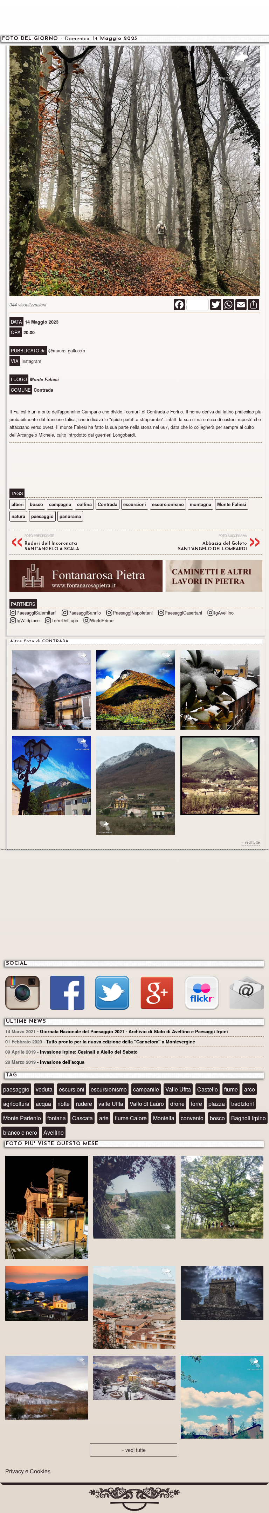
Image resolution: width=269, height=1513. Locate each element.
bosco (36, 504)
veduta (44, 1089)
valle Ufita (110, 1104)
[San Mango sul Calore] (134, 1198)
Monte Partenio (22, 1118)
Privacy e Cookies (27, 1471)
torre (196, 1104)
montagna (200, 504)
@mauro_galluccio (66, 350)
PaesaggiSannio (84, 612)
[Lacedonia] (222, 1198)
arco (249, 1089)
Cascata (82, 1118)
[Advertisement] (134, 17)
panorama (70, 516)
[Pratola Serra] (134, 1308)
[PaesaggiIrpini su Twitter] (112, 993)
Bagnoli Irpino (248, 1118)
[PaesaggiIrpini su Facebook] (67, 993)
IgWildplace (28, 620)
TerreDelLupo (64, 620)
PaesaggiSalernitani (36, 612)
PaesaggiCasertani (183, 612)
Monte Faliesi (231, 504)
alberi (18, 504)
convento (192, 1118)
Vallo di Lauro (147, 1104)
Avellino (53, 1132)
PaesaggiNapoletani (133, 612)
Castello (207, 1089)
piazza (216, 1104)
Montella (163, 1118)
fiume (231, 1089)
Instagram (31, 361)
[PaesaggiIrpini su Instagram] (22, 993)
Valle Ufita (178, 1089)
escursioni (134, 504)
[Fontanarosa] (46, 1294)
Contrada (107, 504)
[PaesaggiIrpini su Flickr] (202, 994)
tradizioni (242, 1104)
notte (63, 1104)
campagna (60, 504)
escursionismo (168, 504)
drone (177, 1104)
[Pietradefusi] (46, 1208)
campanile (146, 1089)
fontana (56, 1118)
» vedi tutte (251, 842)
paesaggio (42, 516)
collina (84, 504)
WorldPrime (101, 620)
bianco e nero (20, 1132)
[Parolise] (46, 1388)
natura (18, 516)
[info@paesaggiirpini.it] (246, 993)
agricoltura (16, 1104)
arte (104, 1118)
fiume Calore (131, 1118)
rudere (84, 1104)
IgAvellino (224, 612)
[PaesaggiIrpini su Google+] (157, 993)
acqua (43, 1104)
